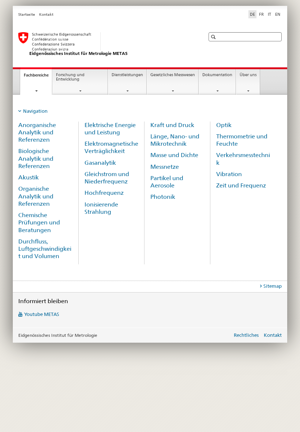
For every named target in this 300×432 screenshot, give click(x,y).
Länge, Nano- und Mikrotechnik (174, 140)
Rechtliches (246, 335)
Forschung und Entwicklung (70, 77)
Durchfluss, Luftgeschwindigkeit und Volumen (44, 249)
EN (277, 14)
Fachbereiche (38, 77)
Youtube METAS (41, 314)
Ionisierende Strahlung (101, 208)
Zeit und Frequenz (241, 185)
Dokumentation (217, 74)
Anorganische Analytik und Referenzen (37, 133)
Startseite (26, 14)
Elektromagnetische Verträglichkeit (111, 147)
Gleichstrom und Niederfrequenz (107, 178)
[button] (214, 37)
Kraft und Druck (172, 125)
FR (261, 14)
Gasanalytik (100, 162)
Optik (224, 125)
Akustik (28, 177)
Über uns (248, 74)
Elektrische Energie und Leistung (110, 129)
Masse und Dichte (174, 155)
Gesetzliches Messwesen (172, 74)
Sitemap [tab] (272, 286)
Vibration (229, 174)
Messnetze (164, 166)
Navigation (35, 111)
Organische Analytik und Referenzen (35, 196)
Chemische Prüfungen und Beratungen (39, 223)
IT (269, 14)
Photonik (162, 196)
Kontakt (46, 14)
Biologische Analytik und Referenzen (35, 159)
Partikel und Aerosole (166, 182)
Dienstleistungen (127, 74)
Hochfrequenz (104, 192)
